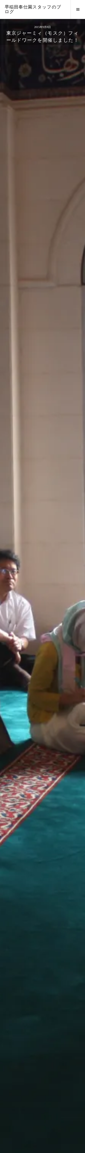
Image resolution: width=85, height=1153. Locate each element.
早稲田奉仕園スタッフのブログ (33, 9)
